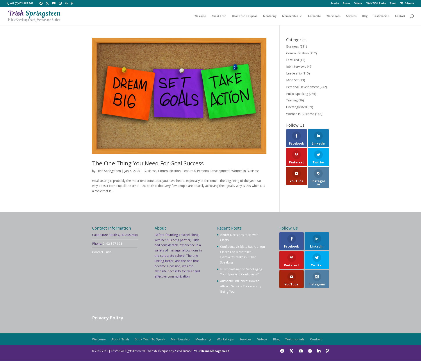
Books (346, 3)
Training (292, 100)
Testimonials (381, 16)
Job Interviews (296, 66)
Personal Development (213, 171)
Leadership (294, 73)
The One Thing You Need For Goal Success (148, 163)
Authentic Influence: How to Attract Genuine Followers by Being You (240, 286)
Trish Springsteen (108, 171)
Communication (169, 171)
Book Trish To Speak (244, 16)
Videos (358, 3)
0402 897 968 (112, 243)
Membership (290, 16)
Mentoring (270, 16)
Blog (365, 16)
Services (351, 16)
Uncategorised (296, 107)
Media (335, 3)
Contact (400, 16)
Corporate (314, 16)
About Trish (219, 16)
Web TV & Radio (376, 3)
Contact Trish (101, 252)
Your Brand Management (211, 351)
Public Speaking (297, 94)
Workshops (333, 16)
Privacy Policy (107, 318)
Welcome (200, 16)
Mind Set (292, 80)
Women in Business (245, 171)
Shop (393, 3)
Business (150, 171)
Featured (188, 171)
